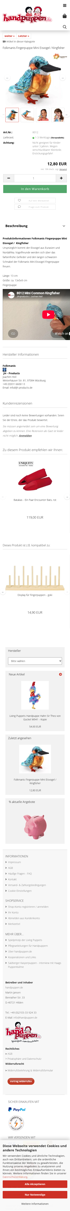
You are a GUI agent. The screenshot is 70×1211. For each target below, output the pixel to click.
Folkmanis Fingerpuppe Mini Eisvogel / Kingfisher (35, 781)
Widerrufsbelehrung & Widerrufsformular (30, 1070)
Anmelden (25, 435)
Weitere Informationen (35, 1203)
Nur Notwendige (35, 1194)
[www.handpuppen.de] (26, 15)
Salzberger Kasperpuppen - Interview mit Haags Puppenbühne (34, 965)
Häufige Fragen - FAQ (20, 873)
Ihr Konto (13, 912)
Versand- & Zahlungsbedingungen (27, 885)
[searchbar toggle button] (64, 26)
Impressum (14, 862)
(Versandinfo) (57, 137)
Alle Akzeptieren (35, 1184)
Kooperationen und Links (22, 957)
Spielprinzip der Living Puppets (25, 940)
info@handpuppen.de (25, 1017)
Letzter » (23, 36)
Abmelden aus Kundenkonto (24, 918)
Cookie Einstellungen (20, 890)
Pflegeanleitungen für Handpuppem (28, 945)
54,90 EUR (35, 726)
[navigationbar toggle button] (64, 5)
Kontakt (12, 879)
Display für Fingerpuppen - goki (35, 595)
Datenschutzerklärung (15, 1177)
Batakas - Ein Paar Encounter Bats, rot (35, 500)
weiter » (9, 36)
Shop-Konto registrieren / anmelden (28, 906)
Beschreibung (16, 226)
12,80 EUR (35, 790)
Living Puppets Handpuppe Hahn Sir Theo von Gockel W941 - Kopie (35, 717)
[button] (7, 77)
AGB (10, 868)
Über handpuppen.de (20, 951)
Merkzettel (14, 924)
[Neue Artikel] (60, 674)
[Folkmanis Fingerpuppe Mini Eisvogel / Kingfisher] (35, 79)
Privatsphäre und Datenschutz (24, 1058)
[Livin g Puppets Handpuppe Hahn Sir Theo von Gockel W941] (35, 695)
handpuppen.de (14, 987)
